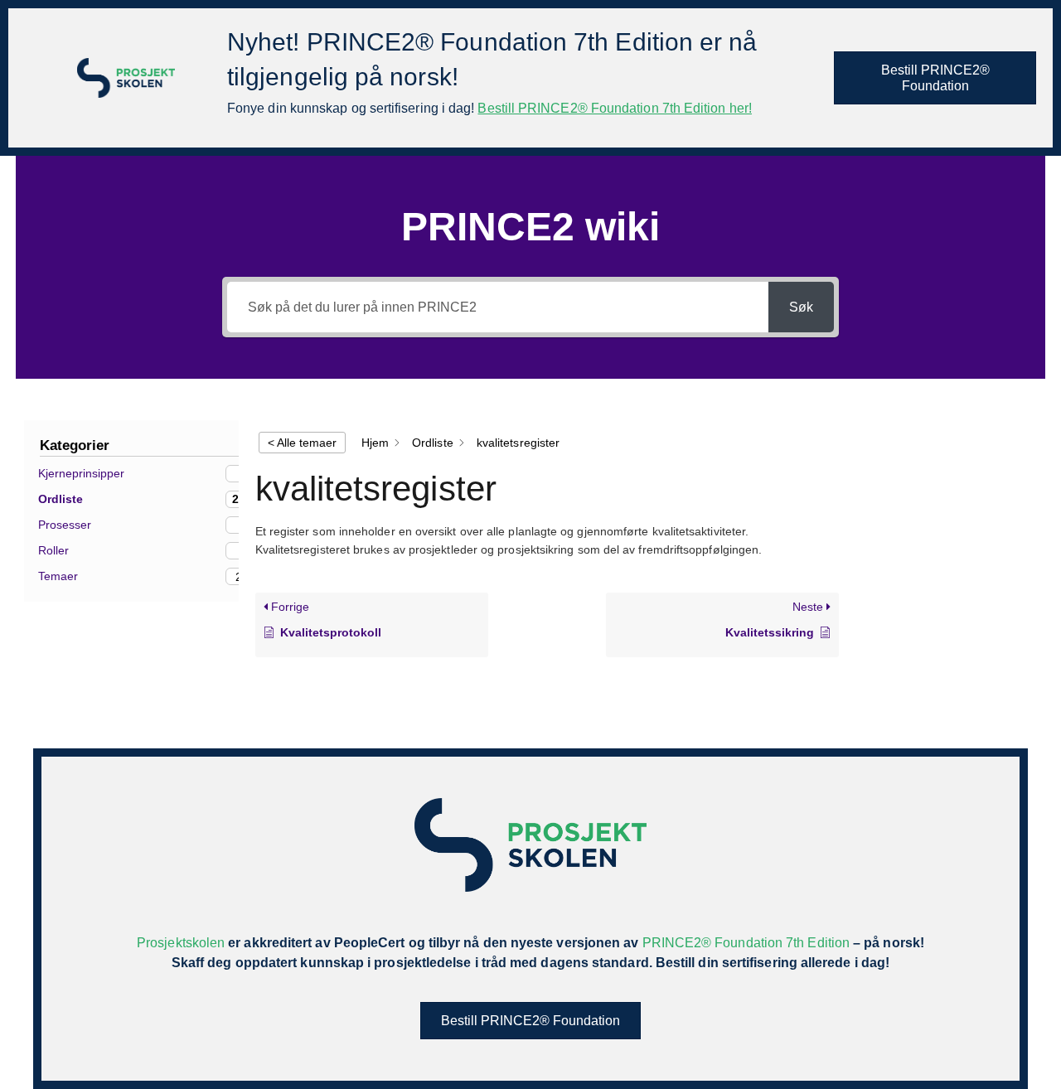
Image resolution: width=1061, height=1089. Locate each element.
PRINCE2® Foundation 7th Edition (746, 943)
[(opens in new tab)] (126, 77)
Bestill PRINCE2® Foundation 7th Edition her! (614, 108)
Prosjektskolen (181, 943)
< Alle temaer (302, 442)
